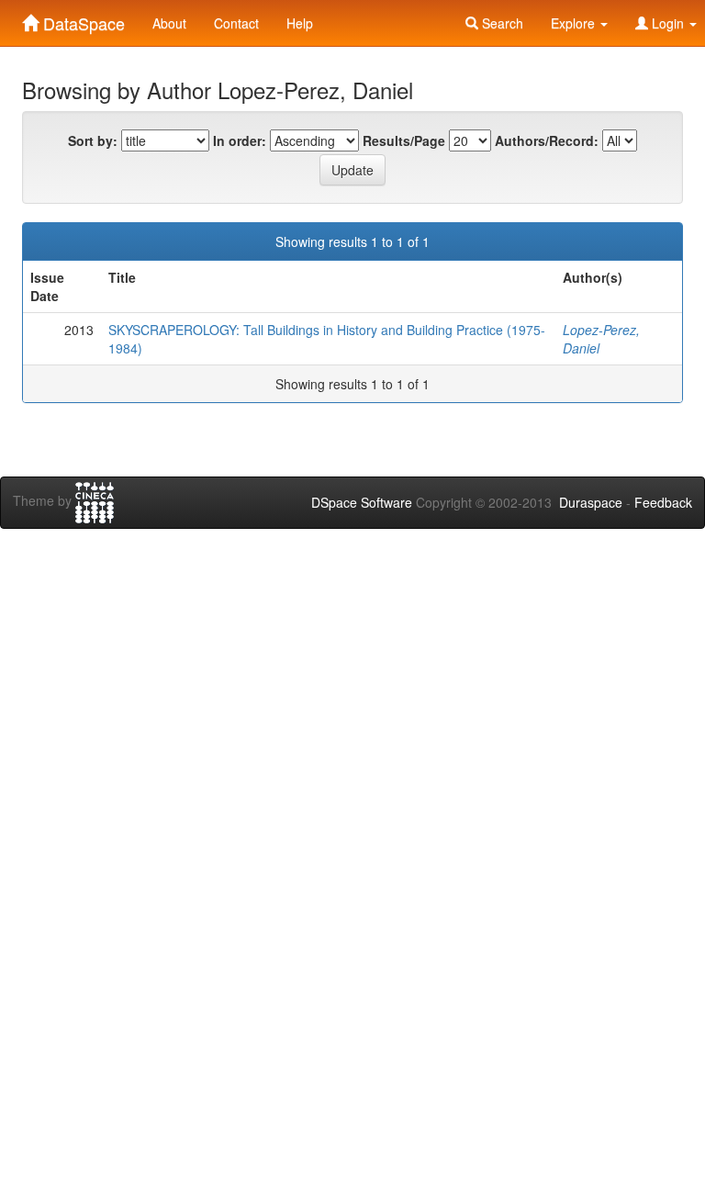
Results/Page (404, 140)
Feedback (663, 502)
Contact (236, 23)
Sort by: (93, 140)
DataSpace (82, 19)
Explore (575, 23)
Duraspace (590, 502)
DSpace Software (361, 502)
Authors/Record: (547, 140)
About (169, 23)
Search (500, 23)
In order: (239, 140)
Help (299, 23)
